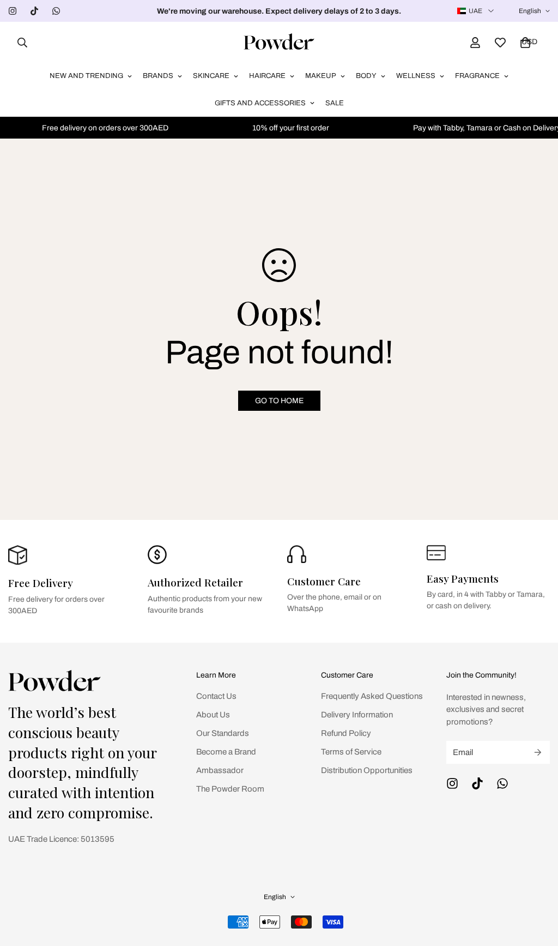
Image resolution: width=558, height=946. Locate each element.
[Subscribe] (538, 752)
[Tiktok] (34, 11)
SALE (334, 103)
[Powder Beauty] (279, 42)
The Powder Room (230, 789)
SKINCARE (211, 76)
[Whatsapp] (56, 11)
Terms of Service (351, 751)
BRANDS (158, 76)
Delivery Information (357, 714)
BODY (366, 76)
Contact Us (216, 696)
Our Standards (222, 733)
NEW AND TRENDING (86, 76)
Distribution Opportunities (367, 770)
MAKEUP (320, 76)
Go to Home (279, 401)
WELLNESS (415, 76)
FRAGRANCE (477, 76)
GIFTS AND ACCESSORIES (260, 103)
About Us (213, 714)
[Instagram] (12, 11)
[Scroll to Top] (536, 886)
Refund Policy (346, 733)
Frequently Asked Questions (372, 696)
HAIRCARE (267, 76)
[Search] (19, 43)
